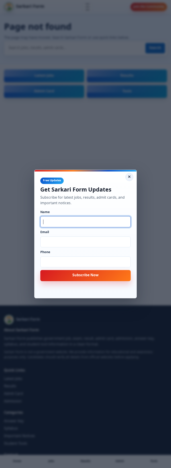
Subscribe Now (85, 275)
